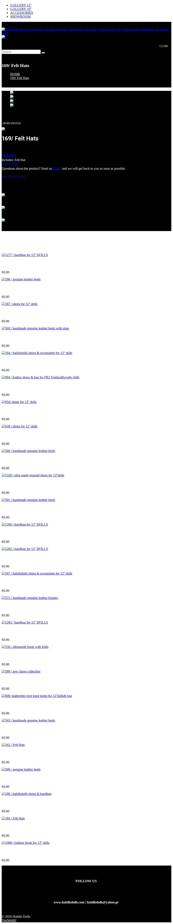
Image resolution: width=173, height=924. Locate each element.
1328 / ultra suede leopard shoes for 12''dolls (33, 484)
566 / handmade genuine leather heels (28, 460)
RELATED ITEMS (15, 176)
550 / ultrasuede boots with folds (24, 656)
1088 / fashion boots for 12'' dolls (25, 852)
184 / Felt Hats (12, 827)
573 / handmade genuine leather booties (30, 607)
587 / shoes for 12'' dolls (18, 313)
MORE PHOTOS (12, 123)
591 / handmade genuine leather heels (28, 509)
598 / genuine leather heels (20, 288)
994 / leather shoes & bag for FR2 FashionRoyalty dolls (41, 386)
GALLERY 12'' (20, 5)
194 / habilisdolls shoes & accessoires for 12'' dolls (37, 362)
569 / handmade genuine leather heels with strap (36, 337)
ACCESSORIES (21, 13)
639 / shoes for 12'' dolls (18, 435)
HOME (15, 74)
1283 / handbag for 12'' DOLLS (24, 631)
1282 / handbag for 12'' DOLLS (24, 558)
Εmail (57, 168)
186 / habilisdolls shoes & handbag (26, 803)
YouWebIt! (9, 920)
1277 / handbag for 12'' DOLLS (24, 264)
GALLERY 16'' (20, 9)
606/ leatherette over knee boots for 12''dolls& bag (37, 705)
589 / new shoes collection (20, 680)
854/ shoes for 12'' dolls (18, 411)
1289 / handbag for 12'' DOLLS (24, 533)
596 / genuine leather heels (20, 778)
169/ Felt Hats (19, 78)
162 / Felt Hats (12, 754)
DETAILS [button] (9, 155)
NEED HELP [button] (11, 163)
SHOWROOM (20, 16)
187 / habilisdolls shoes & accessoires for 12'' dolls (37, 582)
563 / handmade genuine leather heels (28, 729)
